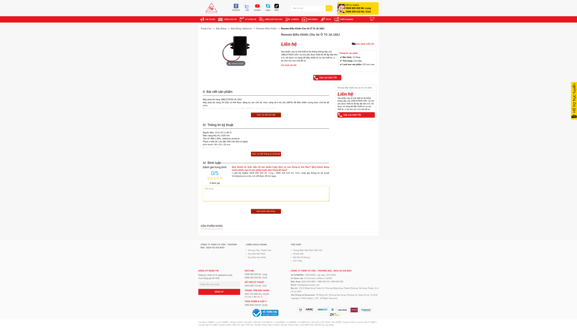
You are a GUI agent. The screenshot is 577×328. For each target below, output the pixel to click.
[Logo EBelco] (322, 310)
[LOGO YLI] (332, 310)
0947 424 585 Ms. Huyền (257, 294)
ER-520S (248, 322)
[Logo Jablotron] (343, 310)
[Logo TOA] (300, 310)
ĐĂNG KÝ (219, 292)
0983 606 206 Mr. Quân (256, 305)
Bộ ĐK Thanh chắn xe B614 (267, 325)
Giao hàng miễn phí (365, 44)
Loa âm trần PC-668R (366, 322)
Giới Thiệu (297, 261)
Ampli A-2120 (349, 322)
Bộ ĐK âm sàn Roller (325, 325)
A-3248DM (291, 322)
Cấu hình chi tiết (288, 65)
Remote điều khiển (266, 28)
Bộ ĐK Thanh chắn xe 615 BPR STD (297, 325)
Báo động (221, 28)
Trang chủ (206, 28)
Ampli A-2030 (236, 322)
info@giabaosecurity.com (244, 176)
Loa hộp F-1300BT (206, 322)
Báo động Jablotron (241, 28)
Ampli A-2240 (225, 325)
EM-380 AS (268, 322)
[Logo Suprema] (354, 310)
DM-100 (257, 322)
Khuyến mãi (298, 254)
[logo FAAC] (310, 310)
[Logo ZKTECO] (335, 315)
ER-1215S (325, 322)
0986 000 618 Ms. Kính (358, 11)
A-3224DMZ (280, 322)
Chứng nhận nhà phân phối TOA (307, 250)
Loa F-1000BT (222, 322)
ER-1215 (315, 322)
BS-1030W (336, 322)
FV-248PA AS (304, 322)
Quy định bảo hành (256, 254)
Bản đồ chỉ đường (301, 257)
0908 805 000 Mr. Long (358, 8)
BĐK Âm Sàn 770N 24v (243, 325)
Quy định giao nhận (257, 257)
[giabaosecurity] (211, 8)
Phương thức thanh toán (259, 250)
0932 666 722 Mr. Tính (256, 285)
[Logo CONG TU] (366, 310)
